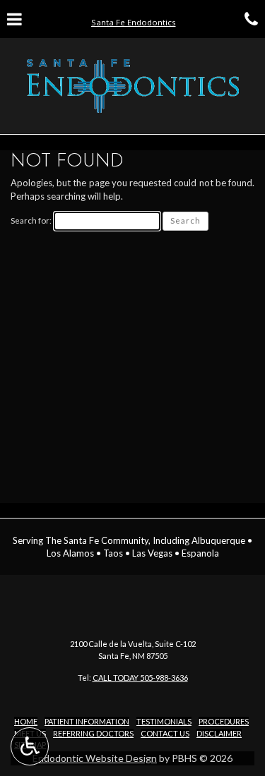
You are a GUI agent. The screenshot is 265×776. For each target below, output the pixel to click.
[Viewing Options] (30, 746)
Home (25, 721)
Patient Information (87, 721)
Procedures (224, 721)
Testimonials (164, 721)
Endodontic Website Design (95, 758)
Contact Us (165, 733)
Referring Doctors (93, 733)
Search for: (31, 220)
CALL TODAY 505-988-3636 (140, 677)
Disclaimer (219, 733)
